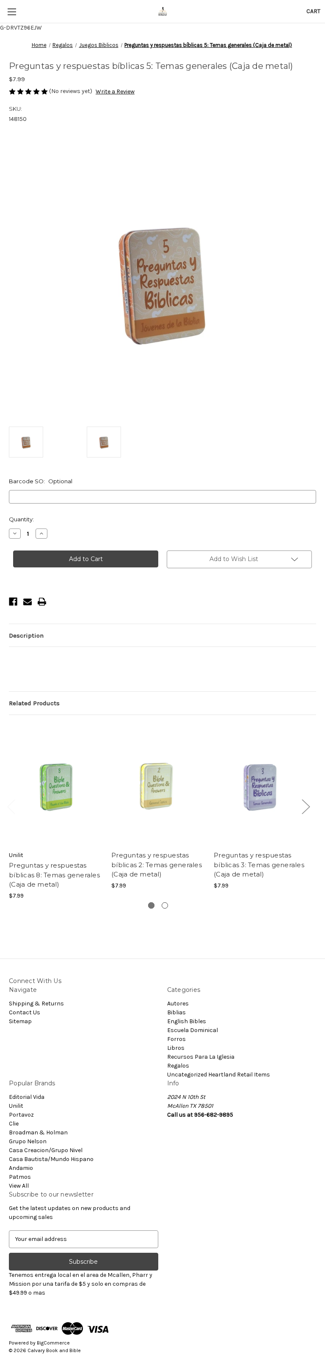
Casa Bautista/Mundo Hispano (51, 1159)
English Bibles (186, 1021)
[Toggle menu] (11, 11)
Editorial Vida (26, 1097)
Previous (11, 806)
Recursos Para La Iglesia (200, 1056)
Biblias (176, 1012)
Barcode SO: (40, 481)
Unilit (16, 1105)
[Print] (42, 602)
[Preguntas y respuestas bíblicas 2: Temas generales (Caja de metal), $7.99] (158, 785)
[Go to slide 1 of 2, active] (151, 905)
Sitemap (20, 1021)
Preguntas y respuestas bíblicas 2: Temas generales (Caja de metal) (156, 864)
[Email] (27, 602)
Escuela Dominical (192, 1030)
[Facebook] (13, 602)
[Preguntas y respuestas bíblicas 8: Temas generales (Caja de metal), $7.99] (55, 785)
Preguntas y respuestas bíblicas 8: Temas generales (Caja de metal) (54, 874)
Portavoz (21, 1114)
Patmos (20, 1176)
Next (305, 806)
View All (19, 1185)
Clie (14, 1123)
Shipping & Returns (36, 1003)
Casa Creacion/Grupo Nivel (46, 1150)
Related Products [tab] (34, 703)
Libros (176, 1048)
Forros (176, 1039)
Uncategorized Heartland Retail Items (218, 1074)
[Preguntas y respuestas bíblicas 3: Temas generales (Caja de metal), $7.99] (260, 785)
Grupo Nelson (28, 1141)
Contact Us (24, 1012)
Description (26, 635)
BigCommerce (53, 1343)
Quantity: (21, 519)
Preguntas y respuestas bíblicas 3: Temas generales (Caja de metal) (259, 864)
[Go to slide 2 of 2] (165, 905)
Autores (178, 1003)
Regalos (178, 1065)
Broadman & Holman (38, 1132)
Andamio (21, 1168)
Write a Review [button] (115, 91)
